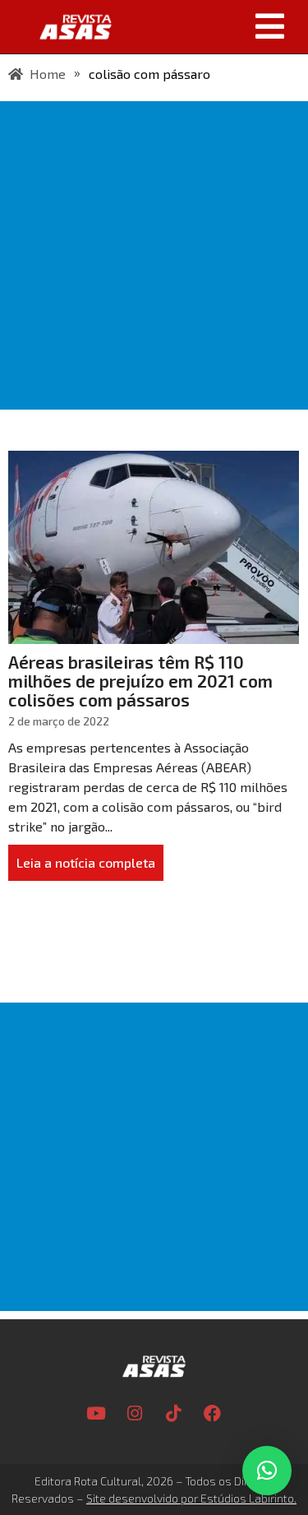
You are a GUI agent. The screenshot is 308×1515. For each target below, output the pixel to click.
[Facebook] (212, 1414)
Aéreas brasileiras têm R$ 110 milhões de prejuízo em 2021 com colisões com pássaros (140, 680)
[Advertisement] (154, 255)
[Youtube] (96, 1414)
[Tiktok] (173, 1414)
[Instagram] (134, 1414)
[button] (215, 26)
